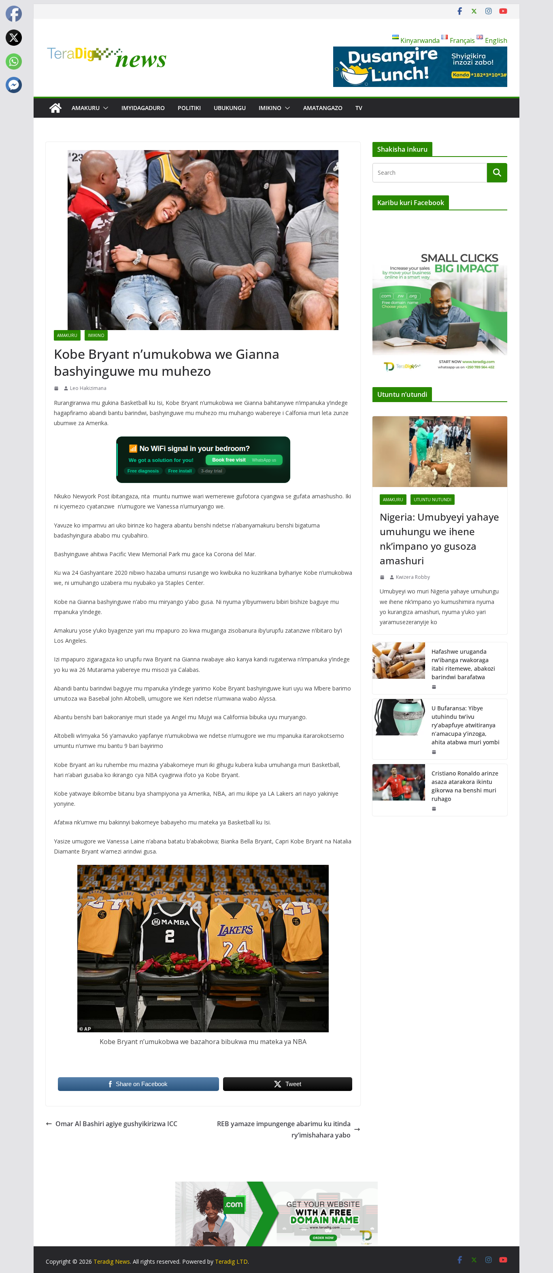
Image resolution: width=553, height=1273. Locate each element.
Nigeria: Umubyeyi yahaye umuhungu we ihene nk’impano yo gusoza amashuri (439, 538)
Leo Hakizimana (88, 388)
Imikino (270, 108)
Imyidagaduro (143, 108)
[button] (104, 108)
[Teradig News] (55, 108)
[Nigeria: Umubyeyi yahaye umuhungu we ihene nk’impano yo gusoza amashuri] (439, 451)
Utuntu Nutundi (432, 499)
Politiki (189, 108)
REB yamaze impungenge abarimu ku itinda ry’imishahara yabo (284, 1129)
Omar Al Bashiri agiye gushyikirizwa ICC (116, 1123)
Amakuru (86, 108)
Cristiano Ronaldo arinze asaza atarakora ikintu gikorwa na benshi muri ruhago (465, 786)
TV (358, 108)
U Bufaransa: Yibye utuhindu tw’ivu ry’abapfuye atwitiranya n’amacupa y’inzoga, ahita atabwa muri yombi (466, 725)
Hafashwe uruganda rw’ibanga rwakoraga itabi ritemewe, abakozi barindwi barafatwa (463, 664)
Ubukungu (230, 108)
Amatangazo (322, 108)
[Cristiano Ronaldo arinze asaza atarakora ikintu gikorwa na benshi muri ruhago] (398, 790)
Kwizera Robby (413, 577)
